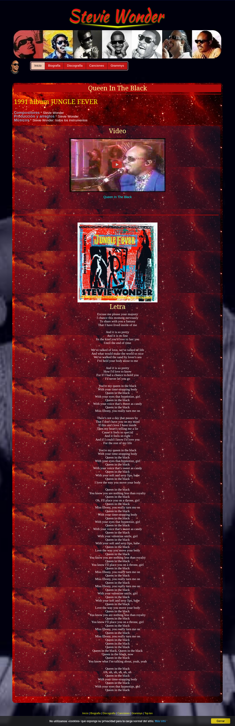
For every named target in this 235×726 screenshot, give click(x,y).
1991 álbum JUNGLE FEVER (56, 102)
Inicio (38, 65)
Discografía (75, 65)
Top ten (148, 713)
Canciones (96, 65)
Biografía (54, 65)
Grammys (117, 65)
